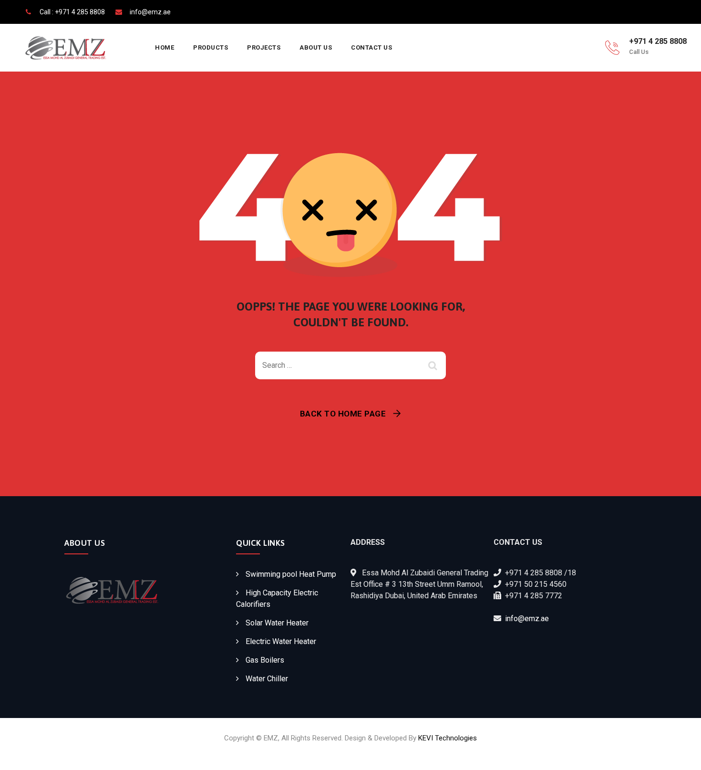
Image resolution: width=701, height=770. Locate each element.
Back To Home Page (343, 413)
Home (164, 47)
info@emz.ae (527, 618)
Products (210, 47)
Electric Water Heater (281, 641)
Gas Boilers (265, 660)
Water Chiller (267, 678)
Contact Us (371, 47)
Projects (263, 47)
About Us (315, 47)
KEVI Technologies (447, 738)
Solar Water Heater (277, 622)
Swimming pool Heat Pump (291, 574)
